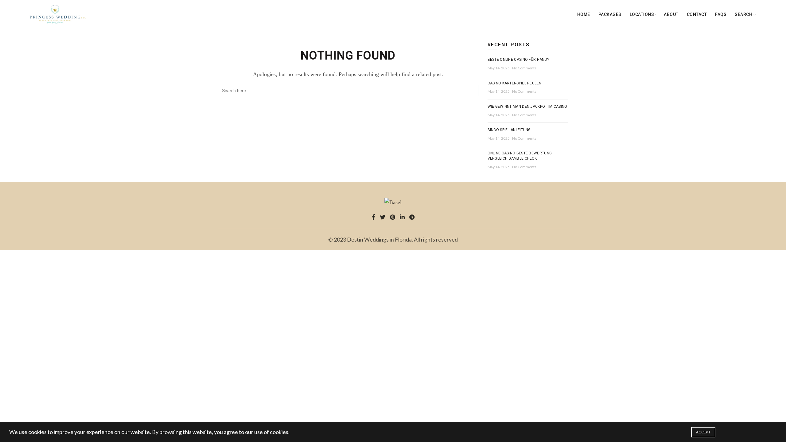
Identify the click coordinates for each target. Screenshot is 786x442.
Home (583, 14)
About (671, 14)
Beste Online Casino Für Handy (519, 59)
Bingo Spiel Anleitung (509, 130)
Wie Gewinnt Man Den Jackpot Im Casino (527, 106)
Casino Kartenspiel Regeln (515, 83)
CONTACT (697, 14)
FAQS (720, 14)
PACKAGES (609, 14)
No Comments (524, 68)
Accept (703, 432)
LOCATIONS (642, 14)
